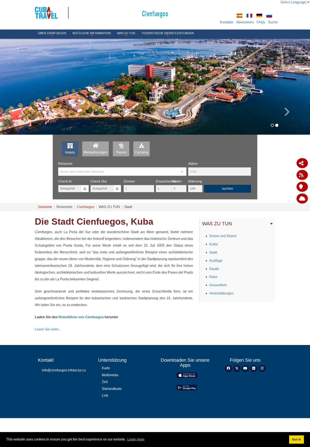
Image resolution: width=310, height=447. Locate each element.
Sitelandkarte (112, 389)
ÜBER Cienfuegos (52, 33)
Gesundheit (217, 285)
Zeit (105, 382)
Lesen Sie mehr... (48, 329)
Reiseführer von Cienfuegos (81, 317)
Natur (213, 277)
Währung (195, 181)
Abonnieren (245, 22)
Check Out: (98, 181)
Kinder (177, 181)
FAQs (261, 22)
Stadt (213, 252)
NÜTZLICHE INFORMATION (92, 33)
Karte (106, 368)
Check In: (65, 181)
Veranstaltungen (221, 293)
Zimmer (129, 181)
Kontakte (226, 22)
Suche (273, 22)
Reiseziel (65, 163)
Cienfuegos (155, 13)
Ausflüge (215, 260)
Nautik (214, 269)
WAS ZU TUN (126, 33)
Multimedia (110, 375)
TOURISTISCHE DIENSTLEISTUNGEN (168, 33)
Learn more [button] (135, 439)
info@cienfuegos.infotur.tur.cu (64, 370)
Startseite (45, 207)
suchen (227, 188)
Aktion (193, 163)
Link (105, 395)
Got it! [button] (296, 439)
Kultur (213, 244)
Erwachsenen (166, 181)
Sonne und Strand (222, 236)
